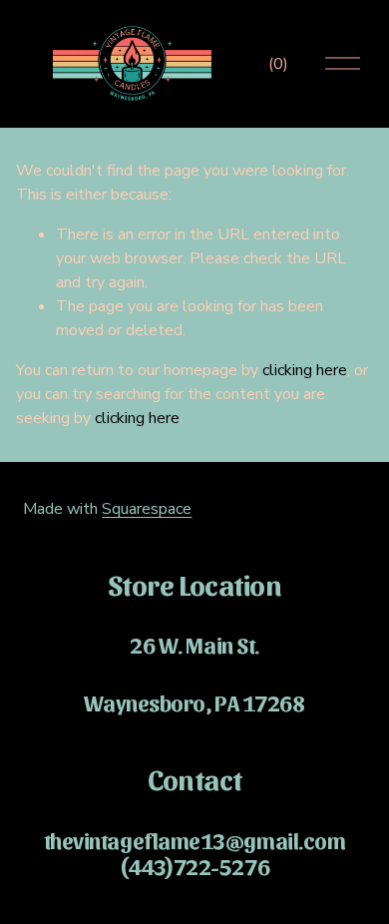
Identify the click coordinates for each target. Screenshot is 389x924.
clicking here (304, 370)
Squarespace (147, 509)
